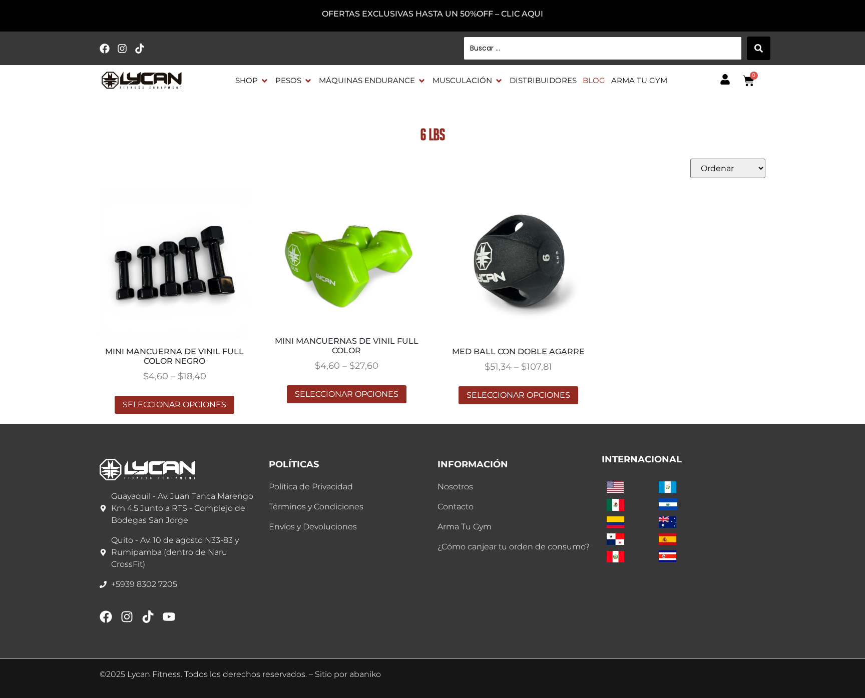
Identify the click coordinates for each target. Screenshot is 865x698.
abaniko (365, 674)
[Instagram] (122, 49)
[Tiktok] (140, 49)
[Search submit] (758, 48)
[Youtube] (169, 616)
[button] (252, 81)
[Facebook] (105, 49)
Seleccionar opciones (174, 404)
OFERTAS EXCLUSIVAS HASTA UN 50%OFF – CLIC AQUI (432, 14)
